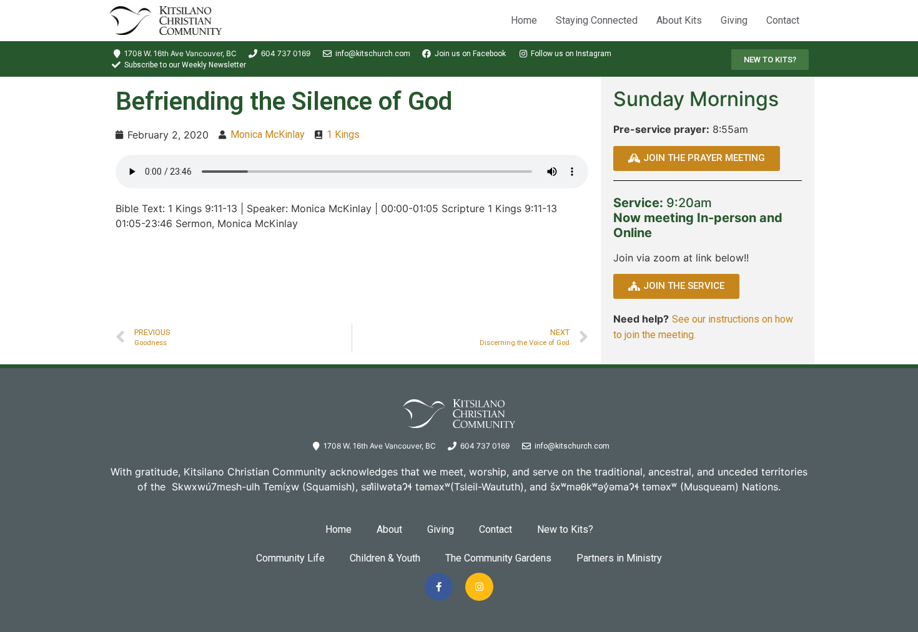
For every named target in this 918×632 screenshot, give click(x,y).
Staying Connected (597, 20)
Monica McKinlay (267, 134)
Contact (782, 20)
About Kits (679, 20)
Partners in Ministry (619, 558)
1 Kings (343, 134)
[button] (770, 59)
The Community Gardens (498, 558)
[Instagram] (479, 587)
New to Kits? (565, 529)
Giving (734, 20)
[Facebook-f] (439, 587)
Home (524, 20)
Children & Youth (385, 558)
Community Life (290, 558)
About (389, 529)
